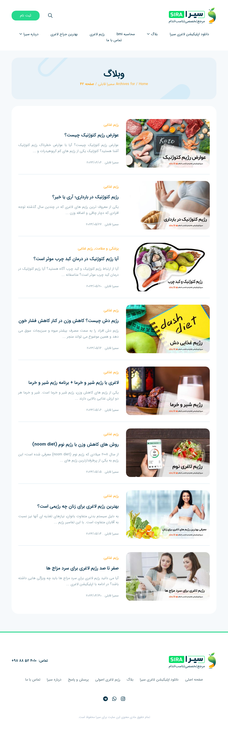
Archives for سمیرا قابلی (116, 84)
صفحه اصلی (194, 679)
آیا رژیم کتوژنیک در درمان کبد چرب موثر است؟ (76, 258)
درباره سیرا (54, 679)
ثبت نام (25, 15)
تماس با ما (32, 679)
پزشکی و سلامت (107, 248)
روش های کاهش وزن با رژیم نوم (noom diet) (75, 444)
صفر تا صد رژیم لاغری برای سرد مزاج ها (82, 568)
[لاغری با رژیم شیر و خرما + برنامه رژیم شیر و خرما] (168, 391)
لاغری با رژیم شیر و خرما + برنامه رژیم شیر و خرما (73, 382)
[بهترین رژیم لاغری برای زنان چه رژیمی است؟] (168, 514)
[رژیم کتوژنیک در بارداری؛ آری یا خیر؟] (168, 205)
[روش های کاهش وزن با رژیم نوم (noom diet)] (168, 452)
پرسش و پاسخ (78, 679)
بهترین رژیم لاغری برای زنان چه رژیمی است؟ (78, 506)
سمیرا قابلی (112, 162)
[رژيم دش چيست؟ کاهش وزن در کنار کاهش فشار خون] (168, 329)
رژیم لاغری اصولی (107, 679)
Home (143, 84)
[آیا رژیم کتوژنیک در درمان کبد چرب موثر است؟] (168, 267)
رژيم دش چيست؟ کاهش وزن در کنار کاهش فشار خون (68, 320)
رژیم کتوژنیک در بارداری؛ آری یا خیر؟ (85, 196)
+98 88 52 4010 (24, 660)
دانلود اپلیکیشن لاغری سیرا (159, 679)
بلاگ (130, 679)
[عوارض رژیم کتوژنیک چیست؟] (168, 143)
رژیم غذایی (111, 125)
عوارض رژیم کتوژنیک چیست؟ (92, 135)
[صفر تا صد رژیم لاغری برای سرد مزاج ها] (168, 576)
